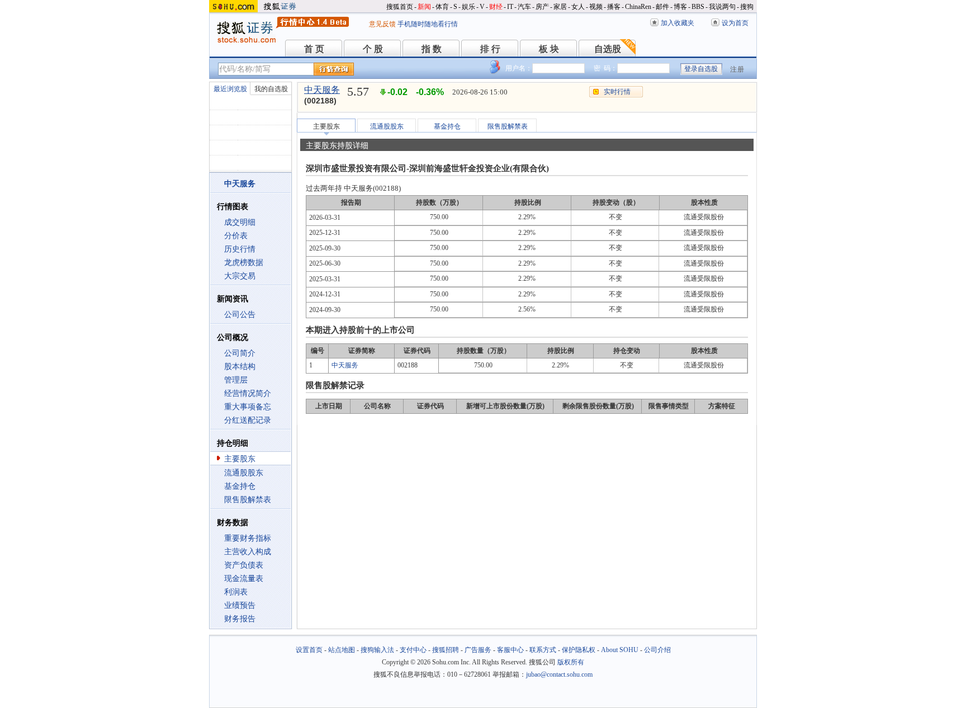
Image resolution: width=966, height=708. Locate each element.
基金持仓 (239, 486)
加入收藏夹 (677, 23)
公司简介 (239, 353)
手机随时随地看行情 (427, 24)
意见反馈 (382, 24)
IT (510, 7)
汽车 (524, 7)
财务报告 (239, 619)
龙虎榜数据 (243, 262)
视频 (596, 7)
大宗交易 (239, 276)
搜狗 (747, 7)
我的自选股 (271, 89)
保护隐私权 (578, 650)
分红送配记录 (247, 420)
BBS (698, 7)
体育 (442, 7)
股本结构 (239, 366)
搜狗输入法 (377, 650)
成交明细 (239, 222)
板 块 (549, 49)
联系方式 (542, 650)
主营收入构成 (247, 551)
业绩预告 (239, 605)
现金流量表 (243, 578)
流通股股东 (243, 473)
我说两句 (722, 7)
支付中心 (413, 650)
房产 (542, 7)
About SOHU (619, 650)
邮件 (662, 7)
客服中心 (510, 650)
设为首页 (735, 23)
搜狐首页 (399, 7)
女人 (578, 7)
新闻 (424, 7)
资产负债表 (243, 565)
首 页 (314, 49)
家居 (560, 7)
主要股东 (239, 459)
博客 (680, 7)
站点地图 (341, 650)
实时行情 (617, 92)
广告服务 (478, 650)
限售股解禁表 (247, 499)
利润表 (236, 592)
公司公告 (239, 314)
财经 (496, 7)
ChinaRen (638, 7)
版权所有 (570, 662)
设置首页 (309, 650)
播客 (614, 7)
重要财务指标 (247, 538)
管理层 (236, 380)
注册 (737, 69)
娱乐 (468, 7)
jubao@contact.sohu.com (559, 674)
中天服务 (322, 90)
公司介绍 (657, 650)
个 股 (373, 49)
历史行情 (239, 249)
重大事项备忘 (247, 407)
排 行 (490, 49)
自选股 (607, 49)
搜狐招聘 (445, 650)
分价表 (236, 236)
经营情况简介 (247, 393)
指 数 (432, 49)
